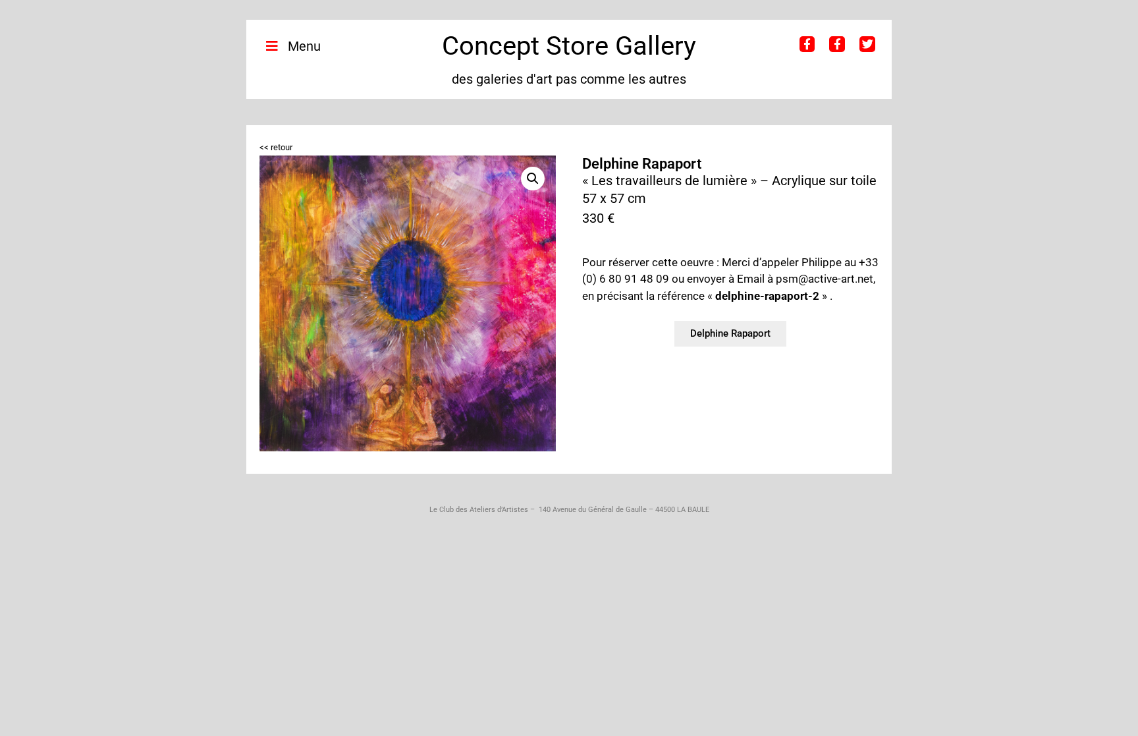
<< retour (275, 147)
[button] (533, 178)
